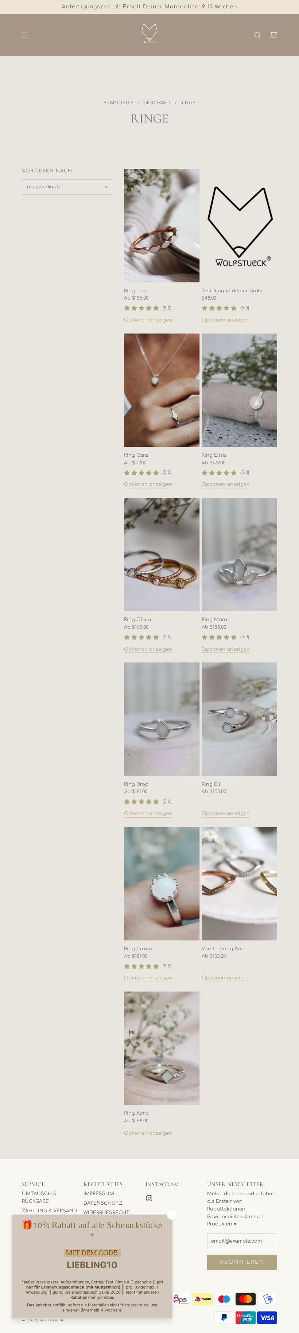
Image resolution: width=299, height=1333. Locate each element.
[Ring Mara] (239, 554)
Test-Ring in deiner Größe (233, 290)
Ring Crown (138, 948)
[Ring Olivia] (162, 554)
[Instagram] (149, 1198)
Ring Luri (135, 290)
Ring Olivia (137, 619)
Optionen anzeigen (148, 320)
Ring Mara (214, 619)
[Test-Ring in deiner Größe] (239, 225)
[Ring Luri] (162, 225)
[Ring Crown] (162, 883)
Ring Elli (212, 784)
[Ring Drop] (162, 719)
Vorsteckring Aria (223, 948)
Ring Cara (136, 455)
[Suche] (257, 35)
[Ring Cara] (162, 390)
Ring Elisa (214, 455)
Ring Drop (136, 784)
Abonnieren (242, 1262)
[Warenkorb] (273, 35)
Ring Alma (136, 1113)
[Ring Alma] (162, 1048)
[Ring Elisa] (239, 390)
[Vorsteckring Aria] (239, 883)
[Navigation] (24, 35)
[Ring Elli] (239, 719)
